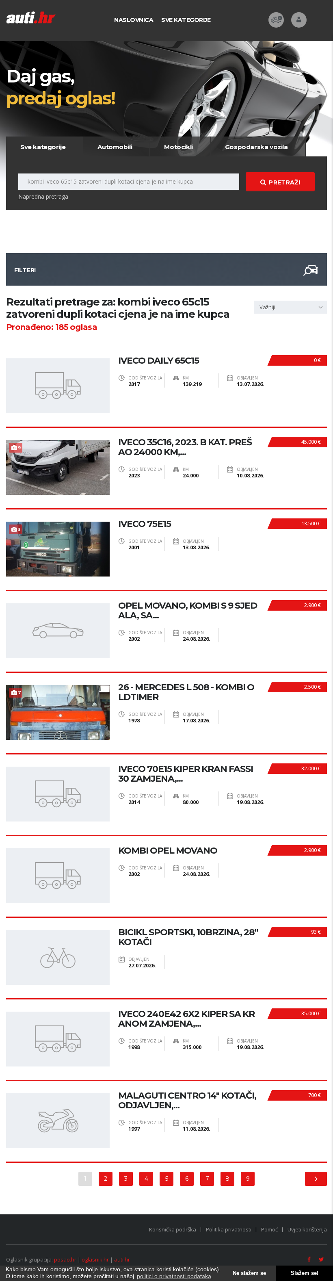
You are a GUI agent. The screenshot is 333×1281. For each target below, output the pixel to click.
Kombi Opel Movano (167, 851)
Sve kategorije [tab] (42, 147)
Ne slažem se (249, 1273)
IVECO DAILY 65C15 (158, 361)
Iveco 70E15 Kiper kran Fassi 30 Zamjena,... (185, 774)
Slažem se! (304, 1273)
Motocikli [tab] (178, 147)
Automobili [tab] (114, 147)
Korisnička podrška (172, 1229)
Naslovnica (133, 20)
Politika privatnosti (228, 1229)
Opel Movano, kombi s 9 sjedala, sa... (187, 610)
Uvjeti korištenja (307, 1229)
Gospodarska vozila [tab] (256, 147)
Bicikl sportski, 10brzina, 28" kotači (188, 937)
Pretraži (284, 182)
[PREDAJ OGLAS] (276, 20)
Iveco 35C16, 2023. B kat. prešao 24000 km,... (185, 447)
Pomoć (269, 1229)
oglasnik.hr (95, 1259)
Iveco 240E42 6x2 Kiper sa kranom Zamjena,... (186, 1019)
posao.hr (65, 1259)
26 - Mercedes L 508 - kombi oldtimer (186, 692)
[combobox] (290, 307)
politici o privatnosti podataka (174, 1276)
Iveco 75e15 (144, 524)
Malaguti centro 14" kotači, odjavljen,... (187, 1100)
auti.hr (122, 1259)
